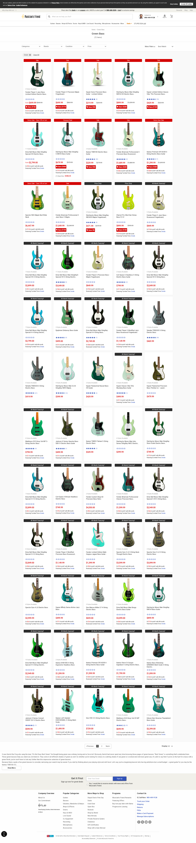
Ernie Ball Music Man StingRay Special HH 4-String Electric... (36, 276)
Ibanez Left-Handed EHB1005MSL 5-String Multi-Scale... (66, 720)
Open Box (91, 807)
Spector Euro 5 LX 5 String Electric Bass (156, 553)
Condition (69, 46)
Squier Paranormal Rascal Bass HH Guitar (97, 387)
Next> (108, 746)
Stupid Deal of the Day (96, 798)
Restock (91, 810)
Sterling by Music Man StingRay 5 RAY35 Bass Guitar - (67, 153)
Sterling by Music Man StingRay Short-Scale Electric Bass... (158, 442)
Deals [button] (129, 23)
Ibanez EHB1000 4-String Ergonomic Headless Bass (65, 664)
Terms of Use (11, 5)
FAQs (139, 810)
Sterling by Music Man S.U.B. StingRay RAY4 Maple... (66, 387)
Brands (46, 46)
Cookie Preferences (21, 5)
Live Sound (90, 23)
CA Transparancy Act (137, 836)
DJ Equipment (68, 819)
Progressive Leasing (119, 807)
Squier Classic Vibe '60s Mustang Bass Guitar (125, 387)
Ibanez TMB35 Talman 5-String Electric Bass (97, 442)
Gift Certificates (93, 825)
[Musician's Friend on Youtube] (146, 822)
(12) (66, 393)
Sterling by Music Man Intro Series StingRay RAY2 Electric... (127, 442)
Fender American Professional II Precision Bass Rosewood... (128, 153)
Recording (98, 23)
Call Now (146, 798)
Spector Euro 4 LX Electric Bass (36, 607)
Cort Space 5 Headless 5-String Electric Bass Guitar (127, 276)
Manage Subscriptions (145, 816)
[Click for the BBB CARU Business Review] (50, 836)
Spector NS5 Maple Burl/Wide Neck (36, 216)
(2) (127, 159)
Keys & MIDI (82, 23)
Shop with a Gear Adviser (96, 828)
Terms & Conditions (110, 836)
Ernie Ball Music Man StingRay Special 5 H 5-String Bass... (36, 553)
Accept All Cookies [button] (186, 4)
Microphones (106, 23)
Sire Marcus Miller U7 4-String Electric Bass (97, 608)
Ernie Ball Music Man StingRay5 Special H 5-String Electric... (36, 664)
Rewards (179, 10)
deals (74, 10)
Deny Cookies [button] (174, 4)
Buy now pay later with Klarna (122, 804)
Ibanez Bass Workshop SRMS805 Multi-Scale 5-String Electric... (158, 665)
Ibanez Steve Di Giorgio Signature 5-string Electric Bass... (128, 664)
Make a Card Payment (145, 813)
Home (93, 30)
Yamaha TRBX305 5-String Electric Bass (156, 331)
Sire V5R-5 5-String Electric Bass (98, 718)
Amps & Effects (67, 23)
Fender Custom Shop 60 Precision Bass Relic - (94, 498)
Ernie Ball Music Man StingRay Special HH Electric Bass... (36, 153)
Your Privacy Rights (123, 836)
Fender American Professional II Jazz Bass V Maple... (67, 216)
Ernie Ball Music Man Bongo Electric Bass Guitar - (126, 608)
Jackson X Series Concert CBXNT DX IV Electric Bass (35, 719)
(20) (157, 337)
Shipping (140, 804)
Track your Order (143, 801)
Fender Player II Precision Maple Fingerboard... (67, 93)
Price (89, 46)
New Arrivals (92, 816)
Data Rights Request (83, 836)
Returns (140, 807)
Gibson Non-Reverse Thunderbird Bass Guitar (158, 719)
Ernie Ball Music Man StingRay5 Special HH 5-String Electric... (67, 276)
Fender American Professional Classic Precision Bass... (127, 498)
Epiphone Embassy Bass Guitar (67, 330)
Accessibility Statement (88, 838)
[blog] (49, 806)
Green (26, 55)
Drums (75, 23)
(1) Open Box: (60, 176)
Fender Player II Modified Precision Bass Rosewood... (66, 553)
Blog (186, 10)
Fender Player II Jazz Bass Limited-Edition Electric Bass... (36, 93)
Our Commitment (44, 801)
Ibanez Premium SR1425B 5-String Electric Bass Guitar (157, 153)
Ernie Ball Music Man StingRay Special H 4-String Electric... (36, 331)
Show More (12, 768)
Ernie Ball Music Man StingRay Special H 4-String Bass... (97, 331)
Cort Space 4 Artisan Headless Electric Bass (67, 498)
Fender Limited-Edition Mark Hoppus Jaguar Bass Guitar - (96, 553)
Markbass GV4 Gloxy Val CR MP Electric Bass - (127, 719)
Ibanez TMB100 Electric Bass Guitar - (96, 153)
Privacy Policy (56, 3)
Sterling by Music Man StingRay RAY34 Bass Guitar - (158, 608)
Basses (58, 23)
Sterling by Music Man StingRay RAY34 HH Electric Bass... (127, 93)
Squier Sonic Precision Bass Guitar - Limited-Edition (96, 93)
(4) (96, 99)
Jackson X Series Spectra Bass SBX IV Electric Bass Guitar (67, 442)
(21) (36, 393)
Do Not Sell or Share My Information (66, 836)
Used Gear (91, 804)
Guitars (52, 23)
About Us (41, 798)
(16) (157, 99)
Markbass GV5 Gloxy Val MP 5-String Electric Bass (36, 442)
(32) (97, 159)
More (122, 23)
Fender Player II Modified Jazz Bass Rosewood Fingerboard (127, 331)
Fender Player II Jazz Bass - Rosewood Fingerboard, (157, 216)
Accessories (115, 23)
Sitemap (147, 836)
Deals (90, 801)
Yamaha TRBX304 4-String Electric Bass (34, 387)
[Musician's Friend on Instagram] (150, 822)
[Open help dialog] (4, 834)
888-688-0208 (111, 10)
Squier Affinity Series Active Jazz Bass (68, 608)
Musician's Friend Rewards (121, 798)
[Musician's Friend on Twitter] (142, 822)
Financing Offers (118, 801)
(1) (157, 159)
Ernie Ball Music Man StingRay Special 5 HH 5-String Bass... (157, 498)
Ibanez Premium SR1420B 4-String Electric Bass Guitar (96, 664)
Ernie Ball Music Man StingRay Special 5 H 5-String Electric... (36, 498)
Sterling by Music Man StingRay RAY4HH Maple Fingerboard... (97, 216)
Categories (26, 46)
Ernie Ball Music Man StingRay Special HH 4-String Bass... (157, 276)
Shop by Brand (93, 813)
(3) (96, 222)
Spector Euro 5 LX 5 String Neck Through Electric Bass (127, 553)
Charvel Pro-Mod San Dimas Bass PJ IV (126, 216)
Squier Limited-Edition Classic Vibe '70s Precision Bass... (157, 93)
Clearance (91, 822)
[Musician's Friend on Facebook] (139, 822)
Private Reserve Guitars (96, 819)
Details (42, 113)
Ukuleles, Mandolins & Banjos (73, 804)
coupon (82, 10)
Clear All (36, 55)
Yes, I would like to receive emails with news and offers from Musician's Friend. (111, 785)
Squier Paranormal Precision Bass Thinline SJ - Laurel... (157, 387)
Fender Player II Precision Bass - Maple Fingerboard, (98, 276)
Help (191, 10)
